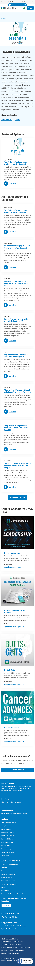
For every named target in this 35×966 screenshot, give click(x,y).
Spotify (17, 119)
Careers (3, 887)
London (29, 1)
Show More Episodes (17, 497)
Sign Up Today (6, 905)
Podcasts (5, 18)
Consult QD (4, 926)
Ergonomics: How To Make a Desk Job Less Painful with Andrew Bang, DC (17, 465)
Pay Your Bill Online (7, 839)
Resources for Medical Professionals (12, 894)
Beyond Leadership (12, 553)
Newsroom (23, 926)
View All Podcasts (17, 770)
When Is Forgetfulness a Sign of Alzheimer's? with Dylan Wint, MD (17, 391)
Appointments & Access (8, 822)
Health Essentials (14, 926)
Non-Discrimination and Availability (10, 953)
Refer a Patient (5, 845)
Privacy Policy (4, 950)
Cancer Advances (11, 727)
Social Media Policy (17, 944)
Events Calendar (6, 829)
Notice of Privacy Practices (17, 950)
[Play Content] (6, 183)
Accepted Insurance (7, 826)
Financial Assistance (7, 832)
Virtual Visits (5, 855)
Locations (4, 871)
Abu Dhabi (10, 1)
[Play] (6, 232)
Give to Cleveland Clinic (8, 836)
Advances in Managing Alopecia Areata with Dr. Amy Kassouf (17, 247)
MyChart (15, 929)
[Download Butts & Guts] (17, 650)
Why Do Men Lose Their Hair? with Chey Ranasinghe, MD (16, 355)
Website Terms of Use (24, 947)
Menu (30, 8)
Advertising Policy (6, 944)
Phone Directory (6, 849)
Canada (17, 1)
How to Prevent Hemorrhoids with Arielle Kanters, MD (16, 320)
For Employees (5, 890)
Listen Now (12, 183)
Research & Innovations (8, 881)
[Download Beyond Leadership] (17, 532)
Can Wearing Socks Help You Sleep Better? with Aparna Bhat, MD (17, 283)
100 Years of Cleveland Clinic (10, 864)
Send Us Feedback (6, 941)
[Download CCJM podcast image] (17, 590)
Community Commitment (8, 884)
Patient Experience (6, 877)
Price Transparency (7, 842)
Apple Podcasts (6, 119)
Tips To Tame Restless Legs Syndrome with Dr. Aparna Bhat (16, 163)
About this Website (18, 941)
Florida (23, 1)
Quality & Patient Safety (8, 874)
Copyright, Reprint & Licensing (9, 947)
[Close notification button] (25, 5)
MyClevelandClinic (6, 929)
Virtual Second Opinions (8, 852)
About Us (4, 868)
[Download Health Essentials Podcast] (17, 147)
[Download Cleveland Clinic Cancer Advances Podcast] (17, 707)
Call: (6, 958)
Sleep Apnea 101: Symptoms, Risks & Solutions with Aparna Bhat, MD (16, 428)
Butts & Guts (9, 670)
